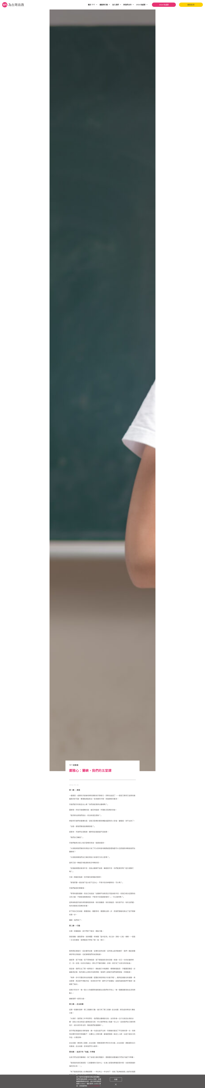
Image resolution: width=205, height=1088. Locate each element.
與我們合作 (127, 5)
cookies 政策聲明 (94, 1086)
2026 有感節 (140, 5)
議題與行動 (104, 5)
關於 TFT (91, 5)
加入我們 (115, 5)
